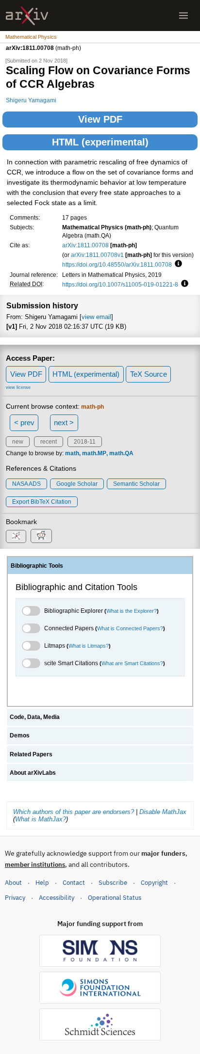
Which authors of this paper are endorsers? (73, 811)
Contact (74, 882)
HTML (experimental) (100, 142)
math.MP (94, 453)
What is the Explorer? (131, 611)
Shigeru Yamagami (31, 100)
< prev (24, 422)
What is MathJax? (40, 819)
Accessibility (56, 898)
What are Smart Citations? (132, 663)
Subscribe (113, 882)
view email (96, 316)
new (17, 441)
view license (18, 387)
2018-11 (85, 441)
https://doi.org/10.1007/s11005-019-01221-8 (120, 284)
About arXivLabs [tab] (33, 773)
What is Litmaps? (88, 646)
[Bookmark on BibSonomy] (16, 536)
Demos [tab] (20, 735)
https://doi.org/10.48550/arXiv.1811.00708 (117, 264)
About (13, 882)
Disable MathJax (162, 811)
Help (42, 882)
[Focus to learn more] (177, 264)
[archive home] (27, 15)
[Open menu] (183, 15)
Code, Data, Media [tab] (35, 717)
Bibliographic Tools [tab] (37, 566)
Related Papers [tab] (31, 754)
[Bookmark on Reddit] (41, 536)
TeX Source (148, 374)
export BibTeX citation (41, 501)
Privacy (15, 898)
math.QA (121, 453)
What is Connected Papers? (130, 628)
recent (48, 441)
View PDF (100, 119)
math (72, 453)
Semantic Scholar (136, 483)
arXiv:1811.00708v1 (97, 255)
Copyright (154, 882)
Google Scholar (77, 483)
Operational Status (114, 897)
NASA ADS (26, 483)
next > (64, 422)
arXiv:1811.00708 (85, 245)
